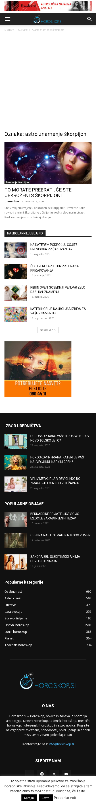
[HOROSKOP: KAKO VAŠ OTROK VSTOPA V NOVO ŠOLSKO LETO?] (15, 441)
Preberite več (65, 798)
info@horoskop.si (61, 744)
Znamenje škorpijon (17, 182)
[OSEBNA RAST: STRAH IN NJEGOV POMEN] (15, 540)
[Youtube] (66, 774)
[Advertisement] (48, 82)
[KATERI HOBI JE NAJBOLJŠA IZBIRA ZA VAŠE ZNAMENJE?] (15, 314)
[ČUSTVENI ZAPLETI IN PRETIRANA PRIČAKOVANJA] (15, 271)
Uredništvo (11, 201)
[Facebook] (29, 774)
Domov (9, 30)
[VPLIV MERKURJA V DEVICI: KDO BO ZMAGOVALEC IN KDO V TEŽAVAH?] (15, 484)
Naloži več (46, 330)
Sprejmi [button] (29, 798)
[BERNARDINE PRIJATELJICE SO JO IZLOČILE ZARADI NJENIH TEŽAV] (15, 519)
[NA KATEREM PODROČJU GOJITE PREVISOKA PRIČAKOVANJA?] (15, 250)
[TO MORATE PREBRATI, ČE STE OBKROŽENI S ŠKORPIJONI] (48, 163)
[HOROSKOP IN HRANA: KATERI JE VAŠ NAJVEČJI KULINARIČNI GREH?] (15, 462)
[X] (54, 774)
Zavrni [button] (46, 798)
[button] (7, 19)
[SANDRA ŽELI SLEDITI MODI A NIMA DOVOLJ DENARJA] (15, 562)
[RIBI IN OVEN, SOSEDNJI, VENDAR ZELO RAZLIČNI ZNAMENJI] (15, 293)
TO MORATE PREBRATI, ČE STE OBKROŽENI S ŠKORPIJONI (37, 192)
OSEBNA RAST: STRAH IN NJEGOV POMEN (60, 535)
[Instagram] (42, 774)
